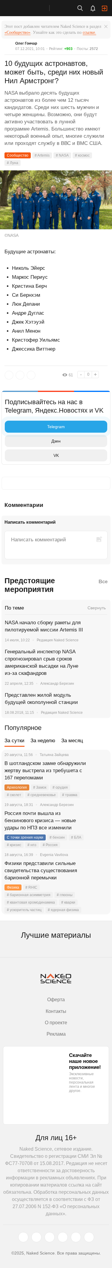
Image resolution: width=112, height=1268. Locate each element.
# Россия (50, 845)
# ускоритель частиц (24, 910)
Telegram (56, 426)
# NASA (62, 155)
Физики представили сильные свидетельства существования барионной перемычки (40, 871)
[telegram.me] (76, 1237)
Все (103, 581)
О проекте (56, 1022)
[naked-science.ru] (89, 1237)
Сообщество (17, 155)
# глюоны (65, 895)
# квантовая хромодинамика (31, 902)
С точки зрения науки (25, 837)
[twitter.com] (23, 1237)
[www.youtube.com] (50, 1237)
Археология (17, 787)
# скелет (14, 795)
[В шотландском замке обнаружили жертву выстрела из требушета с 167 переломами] (99, 771)
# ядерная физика (63, 910)
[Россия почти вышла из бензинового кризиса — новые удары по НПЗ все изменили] (99, 821)
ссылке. (89, 32)
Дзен (56, 441)
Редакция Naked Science (58, 640)
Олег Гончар (26, 43)
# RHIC (31, 887)
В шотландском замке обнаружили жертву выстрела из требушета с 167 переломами (45, 771)
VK (56, 455)
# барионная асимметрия (28, 895)
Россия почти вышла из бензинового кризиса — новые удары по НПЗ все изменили (40, 821)
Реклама (56, 1034)
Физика (13, 887)
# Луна (12, 163)
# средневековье (41, 795)
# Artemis (42, 155)
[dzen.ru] (63, 1237)
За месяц (72, 740)
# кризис (14, 845)
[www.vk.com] (36, 1237)
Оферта (56, 999)
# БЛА (76, 837)
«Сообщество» (17, 32)
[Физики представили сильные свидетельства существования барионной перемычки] (99, 871)
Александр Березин (57, 683)
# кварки (68, 902)
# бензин (57, 837)
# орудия (60, 787)
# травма (69, 795)
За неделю (42, 740)
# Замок (39, 787)
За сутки (14, 740)
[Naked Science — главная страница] (31, 8)
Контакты (56, 1011)
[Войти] (104, 8)
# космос (82, 155)
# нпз (31, 845)
